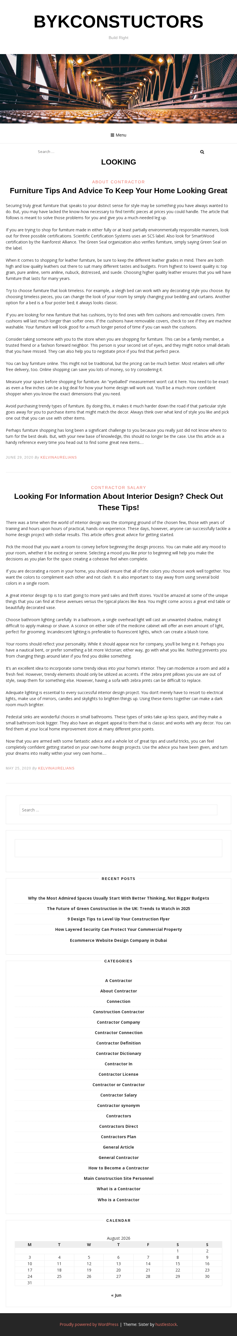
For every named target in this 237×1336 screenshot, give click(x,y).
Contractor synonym (118, 1105)
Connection (118, 1001)
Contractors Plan (118, 1136)
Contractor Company (118, 1022)
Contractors (118, 1116)
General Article (118, 1147)
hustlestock (166, 1324)
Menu (121, 135)
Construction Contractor (118, 1011)
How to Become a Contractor (118, 1168)
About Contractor (118, 182)
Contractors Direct (118, 1126)
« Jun (116, 1295)
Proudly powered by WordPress (89, 1324)
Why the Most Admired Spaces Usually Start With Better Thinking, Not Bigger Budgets (118, 898)
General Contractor (119, 1157)
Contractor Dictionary (118, 1053)
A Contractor (118, 980)
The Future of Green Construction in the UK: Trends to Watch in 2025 (118, 908)
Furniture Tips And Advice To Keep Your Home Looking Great (118, 190)
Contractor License (118, 1074)
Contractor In (118, 1063)
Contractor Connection (118, 1032)
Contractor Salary (118, 487)
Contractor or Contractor (118, 1084)
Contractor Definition (118, 1043)
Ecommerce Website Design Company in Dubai (118, 940)
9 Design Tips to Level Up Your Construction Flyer (118, 919)
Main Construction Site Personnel (118, 1178)
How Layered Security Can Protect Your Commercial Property (118, 929)
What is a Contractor (118, 1188)
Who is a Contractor (118, 1199)
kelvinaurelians (58, 457)
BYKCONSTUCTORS (118, 21)
